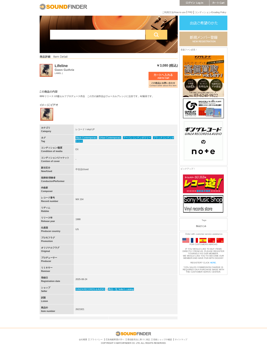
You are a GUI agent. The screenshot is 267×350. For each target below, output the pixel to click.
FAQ (190, 12)
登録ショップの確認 (162, 339)
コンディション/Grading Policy (210, 12)
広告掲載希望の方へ (115, 339)
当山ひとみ (201, 226)
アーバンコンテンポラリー (137, 137)
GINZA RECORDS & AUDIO (90, 289)
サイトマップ (181, 339)
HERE (213, 263)
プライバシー (96, 339)
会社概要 (83, 339)
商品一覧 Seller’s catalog (121, 289)
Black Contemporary (86, 137)
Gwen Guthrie (64, 69)
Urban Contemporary (110, 137)
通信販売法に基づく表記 (138, 339)
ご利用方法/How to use (174, 12)
